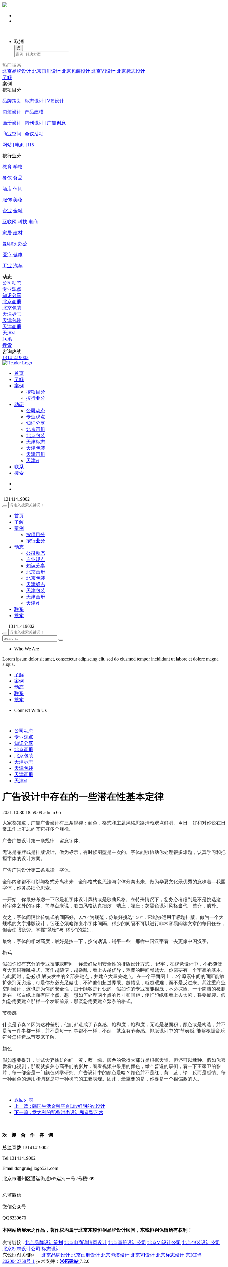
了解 (7, 77)
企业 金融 (12, 210)
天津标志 (11, 314)
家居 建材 (12, 232)
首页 (19, 515)
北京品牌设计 (17, 71)
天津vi (8, 332)
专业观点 (11, 289)
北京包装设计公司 (201, 1242)
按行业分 (35, 398)
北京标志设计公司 (21, 1248)
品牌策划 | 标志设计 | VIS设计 (33, 100)
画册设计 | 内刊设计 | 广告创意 (34, 122)
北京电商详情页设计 (85, 1242)
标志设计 (51, 1248)
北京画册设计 (47, 71)
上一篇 (59, 1106)
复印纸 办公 (14, 243)
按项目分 (35, 391)
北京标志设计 (131, 71)
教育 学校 (12, 166)
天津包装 (11, 320)
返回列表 (23, 1099)
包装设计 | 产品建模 (23, 111)
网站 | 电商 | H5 (18, 144)
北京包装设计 (76, 71)
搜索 (7, 345)
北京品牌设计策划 (44, 1242)
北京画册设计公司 (127, 1242)
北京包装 (11, 307)
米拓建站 (70, 1261)
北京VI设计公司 (164, 1242)
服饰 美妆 (12, 199)
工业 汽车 (12, 265)
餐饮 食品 (12, 177)
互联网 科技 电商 (20, 221)
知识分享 (11, 295)
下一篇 (58, 1112)
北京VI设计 (104, 71)
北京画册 (11, 301)
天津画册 (11, 326)
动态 (19, 546)
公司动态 (11, 282)
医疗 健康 (12, 254)
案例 (19, 528)
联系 (7, 339)
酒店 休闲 (12, 188)
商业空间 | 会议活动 (23, 133)
